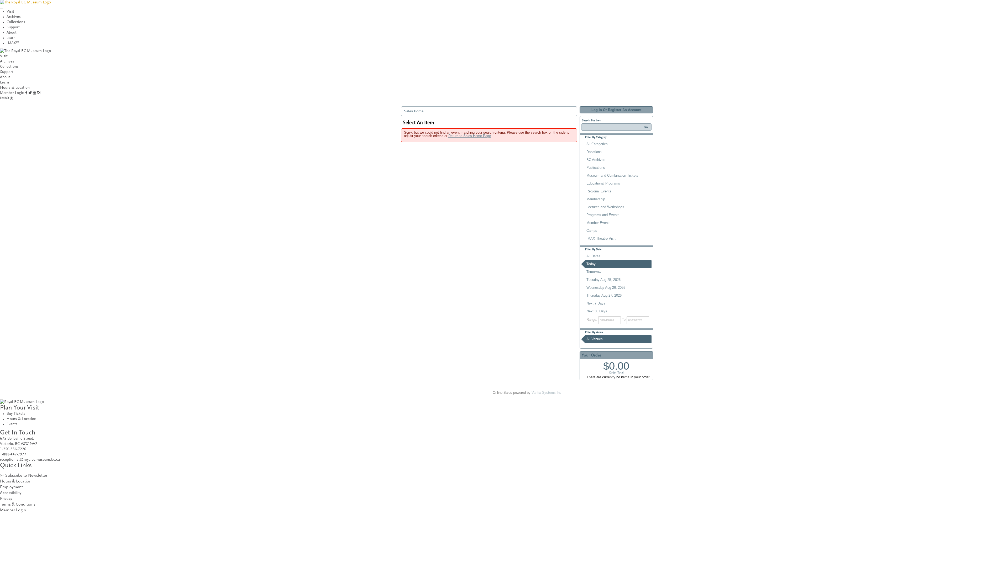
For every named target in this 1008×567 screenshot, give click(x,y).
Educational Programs (603, 183)
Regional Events (598, 191)
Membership (595, 199)
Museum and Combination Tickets (612, 175)
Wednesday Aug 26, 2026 (605, 288)
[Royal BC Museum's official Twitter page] (30, 93)
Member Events (598, 223)
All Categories (597, 144)
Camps (591, 231)
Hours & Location (15, 88)
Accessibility (10, 493)
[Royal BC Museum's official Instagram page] (38, 93)
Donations (594, 152)
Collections (16, 22)
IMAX (13, 43)
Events (12, 424)
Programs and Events (603, 215)
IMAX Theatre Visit (601, 238)
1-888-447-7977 (13, 454)
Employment (11, 487)
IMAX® (6, 98)
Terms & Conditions (17, 505)
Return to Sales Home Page (469, 136)
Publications (595, 168)
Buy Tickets (16, 414)
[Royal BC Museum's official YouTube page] (34, 93)
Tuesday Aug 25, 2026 (603, 280)
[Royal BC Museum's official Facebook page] (26, 93)
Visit (10, 12)
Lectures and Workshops (605, 207)
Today (591, 264)
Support (13, 27)
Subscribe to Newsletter (26, 476)
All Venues (594, 339)
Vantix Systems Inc (546, 393)
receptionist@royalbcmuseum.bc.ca (30, 460)
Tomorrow (593, 272)
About (12, 33)
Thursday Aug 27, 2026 (604, 295)
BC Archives (595, 160)
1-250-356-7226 (13, 449)
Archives (14, 17)
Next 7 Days (595, 303)
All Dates (593, 256)
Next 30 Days (596, 311)
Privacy (6, 499)
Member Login (12, 93)
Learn (11, 38)
